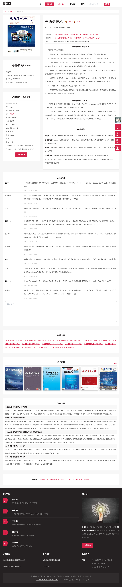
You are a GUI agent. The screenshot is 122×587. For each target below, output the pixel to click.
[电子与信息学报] (14, 378)
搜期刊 (106, 4)
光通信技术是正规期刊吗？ (14, 340)
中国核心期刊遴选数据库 (61, 38)
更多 (115, 363)
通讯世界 (87, 479)
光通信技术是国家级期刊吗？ (93, 344)
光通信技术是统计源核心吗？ (31, 344)
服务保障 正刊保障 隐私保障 (12, 566)
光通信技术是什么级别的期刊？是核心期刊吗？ (40, 340)
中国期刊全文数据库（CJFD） (91, 38)
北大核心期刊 (57, 34)
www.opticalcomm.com (20, 72)
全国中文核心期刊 (75, 38)
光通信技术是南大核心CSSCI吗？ (52, 344)
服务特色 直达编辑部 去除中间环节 (14, 560)
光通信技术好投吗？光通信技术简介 (62, 347)
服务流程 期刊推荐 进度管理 (51, 560)
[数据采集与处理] (32, 378)
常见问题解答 (47, 566)
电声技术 (79, 479)
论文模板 (61, 4)
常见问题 (72, 4)
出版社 (83, 4)
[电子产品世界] (89, 378)
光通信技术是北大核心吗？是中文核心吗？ (97, 340)
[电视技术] (108, 378)
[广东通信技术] (70, 378)
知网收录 (65, 34)
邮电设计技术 (44, 479)
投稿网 (7, 3)
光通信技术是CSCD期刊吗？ (73, 344)
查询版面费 (21, 155)
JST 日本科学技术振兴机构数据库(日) (80, 34)
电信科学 (64, 479)
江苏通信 (71, 479)
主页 (40, 4)
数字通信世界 (54, 479)
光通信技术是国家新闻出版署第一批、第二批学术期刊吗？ (30, 347)
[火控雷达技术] (51, 378)
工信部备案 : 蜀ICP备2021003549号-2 (47, 580)
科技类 (12, 114)
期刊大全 (49, 4)
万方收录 (96, 34)
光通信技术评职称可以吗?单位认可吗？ (69, 340)
